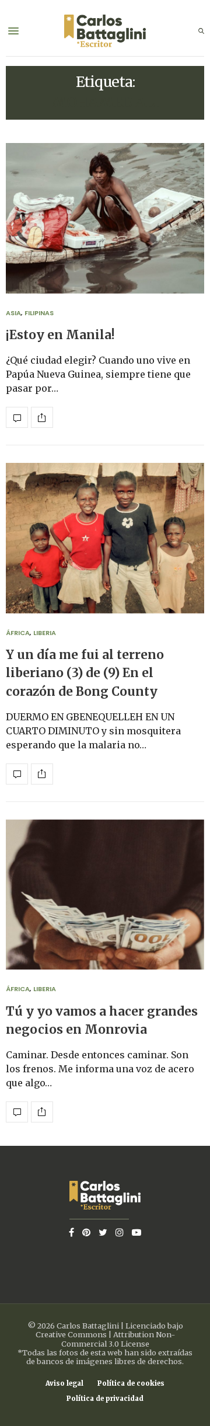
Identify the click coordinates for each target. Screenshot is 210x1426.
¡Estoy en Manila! (60, 335)
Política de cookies (130, 1383)
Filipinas (39, 313)
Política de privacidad (105, 1399)
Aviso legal (64, 1383)
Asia (13, 313)
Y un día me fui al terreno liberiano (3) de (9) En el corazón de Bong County (85, 673)
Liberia (44, 632)
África (18, 632)
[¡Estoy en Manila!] (105, 218)
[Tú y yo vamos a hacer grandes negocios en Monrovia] (105, 895)
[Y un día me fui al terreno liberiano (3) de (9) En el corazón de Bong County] (105, 538)
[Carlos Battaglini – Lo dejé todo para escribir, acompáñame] (105, 31)
